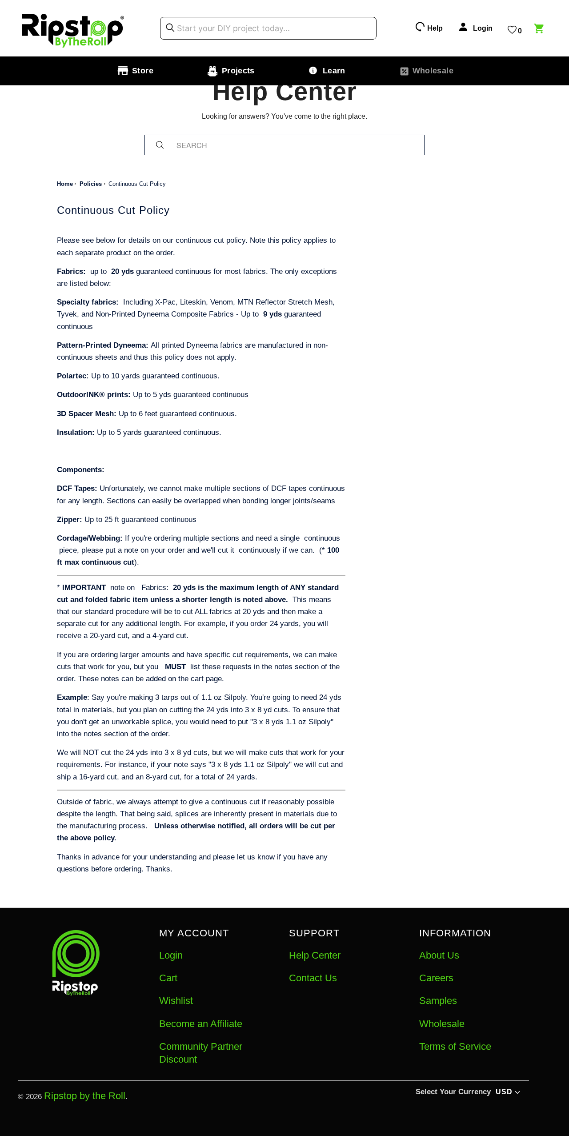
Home (65, 184)
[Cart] (540, 30)
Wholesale (442, 1023)
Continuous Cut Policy (137, 184)
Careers (436, 977)
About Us (439, 955)
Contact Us (313, 977)
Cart (168, 977)
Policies (91, 184)
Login (171, 955)
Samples (438, 1000)
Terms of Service (455, 1046)
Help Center (315, 955)
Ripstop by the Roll (84, 1095)
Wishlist (176, 1000)
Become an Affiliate (200, 1023)
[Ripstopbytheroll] (73, 28)
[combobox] (268, 28)
